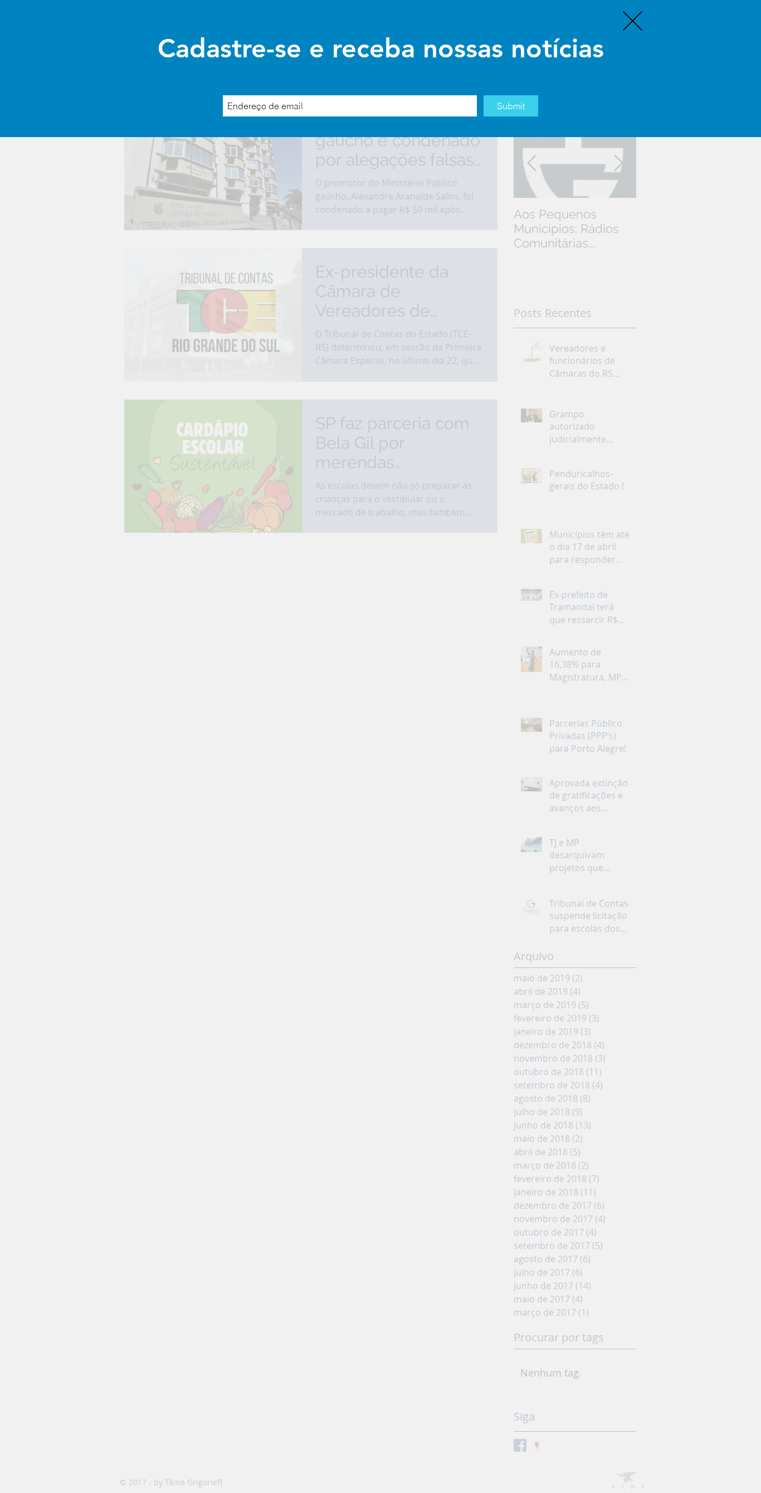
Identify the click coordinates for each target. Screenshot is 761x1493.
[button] (632, 21)
